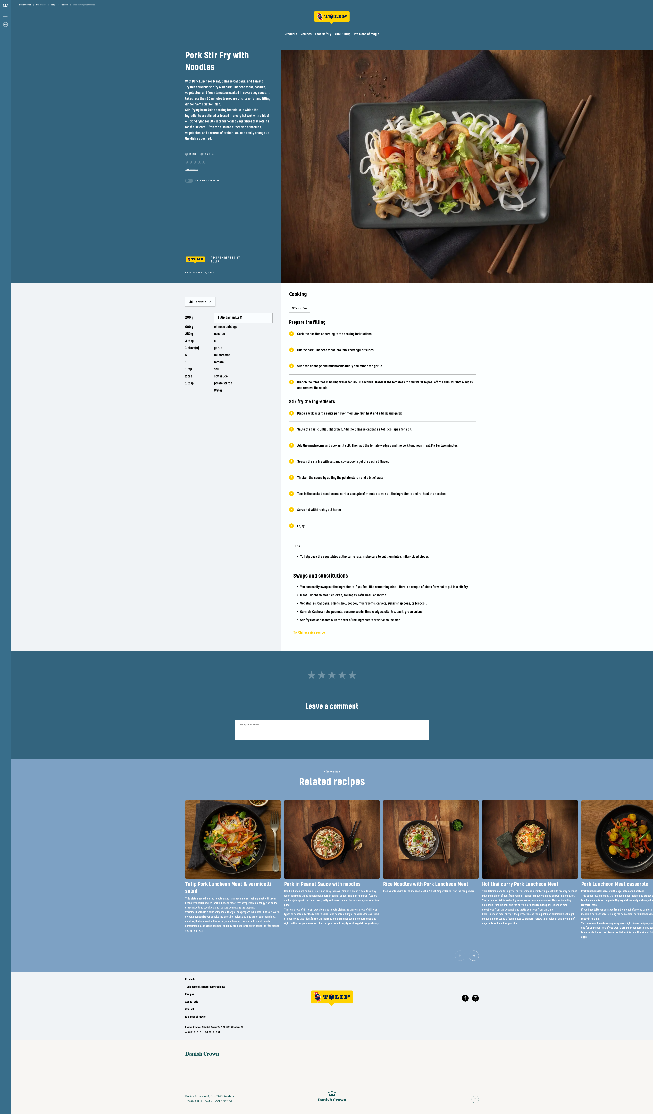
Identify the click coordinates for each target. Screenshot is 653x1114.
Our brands (41, 5)
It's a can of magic (366, 34)
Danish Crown (25, 5)
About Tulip (342, 34)
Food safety (323, 34)
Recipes (64, 5)
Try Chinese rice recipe (309, 633)
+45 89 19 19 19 (193, 1032)
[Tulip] (195, 259)
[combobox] (200, 302)
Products (291, 34)
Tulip (53, 5)
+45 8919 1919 (193, 1101)
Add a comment (192, 169)
